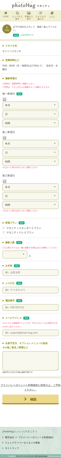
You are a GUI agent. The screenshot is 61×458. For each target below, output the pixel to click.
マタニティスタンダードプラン (23, 228)
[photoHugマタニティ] (30, 5)
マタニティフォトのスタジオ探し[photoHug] (31, 456)
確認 (33, 399)
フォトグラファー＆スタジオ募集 (22, 442)
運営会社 (9, 437)
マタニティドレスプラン (20, 232)
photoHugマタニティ (20, 431)
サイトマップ (12, 448)
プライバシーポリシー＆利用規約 (35, 437)
